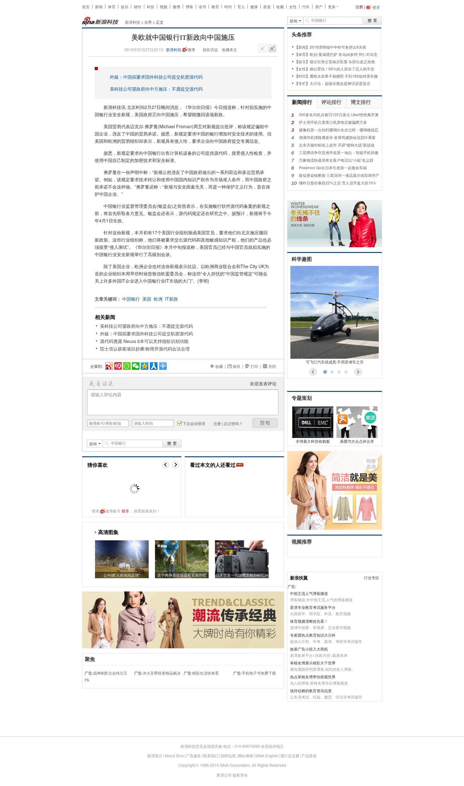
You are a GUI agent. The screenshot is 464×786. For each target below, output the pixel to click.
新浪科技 (132, 22)
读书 (202, 6)
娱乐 (124, 6)
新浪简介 (155, 755)
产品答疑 (309, 755)
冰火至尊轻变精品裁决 (162, 673)
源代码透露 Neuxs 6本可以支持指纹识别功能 (144, 341)
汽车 (306, 6)
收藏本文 (229, 49)
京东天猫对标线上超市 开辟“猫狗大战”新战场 (336, 144)
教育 (215, 6)
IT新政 (171, 299)
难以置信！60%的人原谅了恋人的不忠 (342, 68)
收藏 (280, 6)
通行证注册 (289, 755)
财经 (137, 6)
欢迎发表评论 (263, 383)
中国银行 (131, 299)
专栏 (302, 83)
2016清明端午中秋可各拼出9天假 (338, 47)
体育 (112, 6)
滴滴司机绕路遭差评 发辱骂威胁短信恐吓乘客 (337, 137)
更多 (332, 6)
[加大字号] (272, 49)
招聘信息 (228, 755)
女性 (293, 6)
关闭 (272, 366)
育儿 (241, 6)
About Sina (174, 755)
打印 (254, 366)
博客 (189, 6)
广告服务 (193, 755)
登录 (125, 510)
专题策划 (302, 398)
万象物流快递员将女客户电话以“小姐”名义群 (336, 160)
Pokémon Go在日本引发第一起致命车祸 (333, 167)
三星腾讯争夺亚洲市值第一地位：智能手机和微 (338, 152)
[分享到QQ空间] (144, 365)
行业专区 (371, 577)
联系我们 (210, 755)
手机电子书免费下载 (259, 673)
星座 (267, 6)
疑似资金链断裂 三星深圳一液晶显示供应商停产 (339, 175)
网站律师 (245, 755)
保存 (236, 366)
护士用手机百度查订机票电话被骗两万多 (333, 122)
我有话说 (210, 49)
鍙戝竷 (265, 423)
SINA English (266, 755)
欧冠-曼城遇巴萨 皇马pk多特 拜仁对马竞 (344, 54)
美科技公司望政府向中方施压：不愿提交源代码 (156, 89)
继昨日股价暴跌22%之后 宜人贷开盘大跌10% (337, 182)
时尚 (228, 6)
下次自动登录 (194, 423)
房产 (319, 6)
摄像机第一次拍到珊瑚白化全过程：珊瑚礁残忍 (338, 129)
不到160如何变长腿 (361, 76)
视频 (163, 6)
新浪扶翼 (299, 577)
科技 (150, 6)
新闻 (99, 6)
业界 (148, 22)
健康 (254, 6)
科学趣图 (302, 259)
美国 (146, 299)
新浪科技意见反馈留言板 (201, 746)
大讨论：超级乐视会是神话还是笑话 (340, 83)
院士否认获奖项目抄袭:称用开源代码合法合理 (145, 348)
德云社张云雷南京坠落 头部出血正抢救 (342, 61)
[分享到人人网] (153, 365)
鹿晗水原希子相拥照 (327, 76)
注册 (359, 6)
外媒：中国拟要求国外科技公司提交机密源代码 (156, 77)
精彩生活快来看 (205, 673)
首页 (86, 6)
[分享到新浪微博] (108, 365)
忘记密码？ (233, 423)
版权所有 (240, 774)
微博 (176, 6)
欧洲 (158, 299)
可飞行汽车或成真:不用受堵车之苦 (335, 361)
